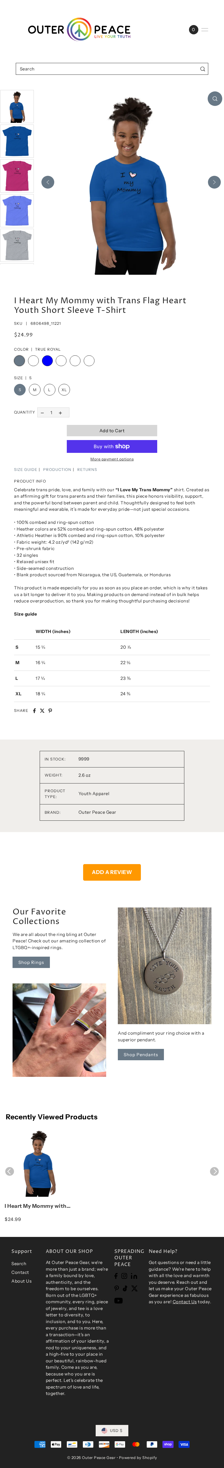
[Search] (202, 69)
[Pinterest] (116, 1288)
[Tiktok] (125, 1288)
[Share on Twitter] (42, 710)
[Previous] (47, 182)
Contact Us (185, 1301)
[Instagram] (124, 1275)
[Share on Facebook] (34, 710)
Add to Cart (112, 430)
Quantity (24, 412)
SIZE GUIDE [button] (25, 469)
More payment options (112, 459)
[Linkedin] (134, 1275)
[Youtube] (118, 1300)
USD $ (116, 1430)
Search (18, 1263)
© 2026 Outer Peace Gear (91, 1457)
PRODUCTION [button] (57, 469)
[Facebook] (116, 1275)
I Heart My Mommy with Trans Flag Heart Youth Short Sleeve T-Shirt (35, 1206)
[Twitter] (134, 1288)
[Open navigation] (204, 29)
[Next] (214, 182)
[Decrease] (42, 412)
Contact (20, 1272)
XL (64, 389)
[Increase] (60, 412)
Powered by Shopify (138, 1457)
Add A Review (112, 872)
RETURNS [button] (87, 469)
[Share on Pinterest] (50, 710)
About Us (21, 1281)
